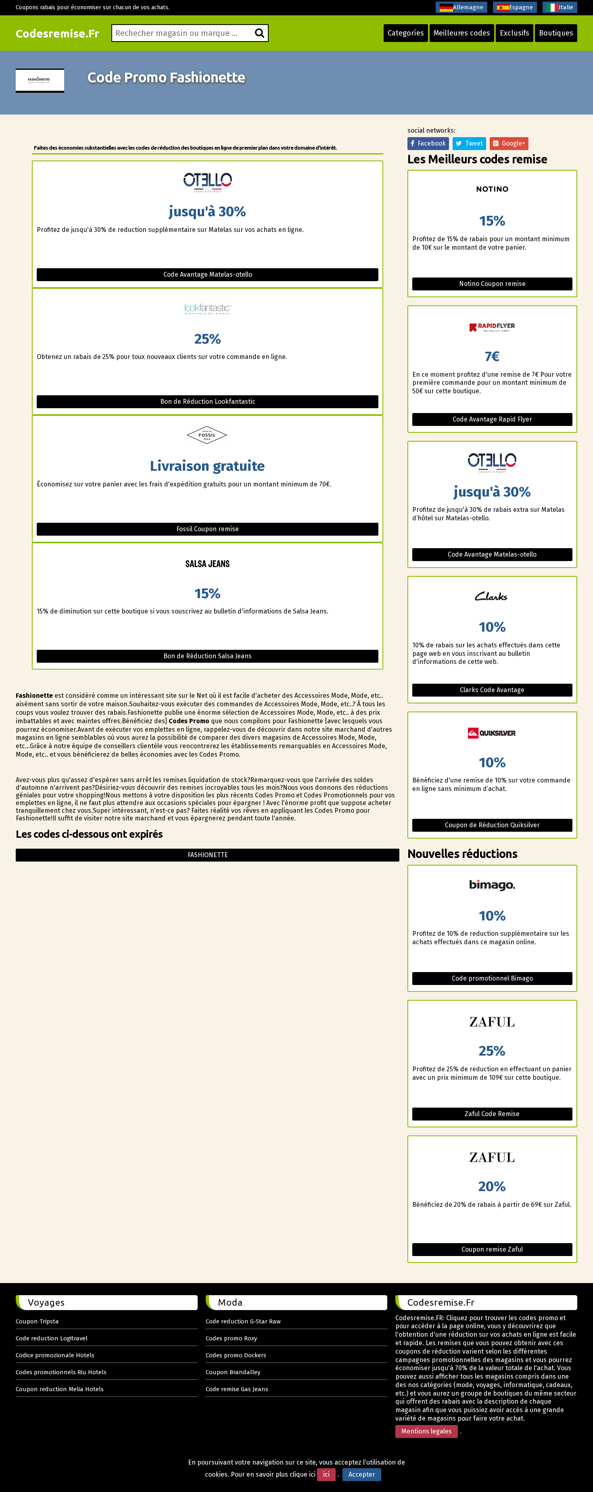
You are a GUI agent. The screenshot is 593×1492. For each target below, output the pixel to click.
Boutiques (556, 33)
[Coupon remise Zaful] (492, 1157)
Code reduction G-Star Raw (243, 1321)
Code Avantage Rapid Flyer (492, 419)
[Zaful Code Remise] (492, 1022)
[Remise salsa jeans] (207, 564)
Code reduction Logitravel (52, 1338)
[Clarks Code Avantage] (492, 598)
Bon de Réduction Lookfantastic (207, 401)
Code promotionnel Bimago (492, 978)
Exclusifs (514, 33)
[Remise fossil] (207, 437)
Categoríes (406, 33)
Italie (566, 7)
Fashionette (208, 855)
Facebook (430, 143)
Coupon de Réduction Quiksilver (492, 825)
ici (326, 1474)
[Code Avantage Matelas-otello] (492, 463)
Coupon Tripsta (37, 1321)
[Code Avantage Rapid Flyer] (492, 327)
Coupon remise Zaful (492, 1249)
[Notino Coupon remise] (492, 192)
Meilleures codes (462, 33)
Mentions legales (426, 1431)
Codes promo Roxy (231, 1338)
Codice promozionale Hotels (55, 1355)
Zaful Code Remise (492, 1114)
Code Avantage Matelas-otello (207, 274)
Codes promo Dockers (236, 1355)
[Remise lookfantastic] (207, 310)
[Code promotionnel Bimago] (492, 887)
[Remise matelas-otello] (207, 182)
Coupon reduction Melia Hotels (60, 1389)
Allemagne (468, 7)
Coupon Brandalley (233, 1372)
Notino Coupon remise (492, 284)
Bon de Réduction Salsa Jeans (207, 656)
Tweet (472, 143)
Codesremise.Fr (57, 33)
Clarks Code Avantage (492, 690)
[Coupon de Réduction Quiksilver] (492, 733)
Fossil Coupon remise (207, 529)
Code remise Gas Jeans (237, 1389)
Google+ (512, 143)
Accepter (362, 1474)
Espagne (521, 7)
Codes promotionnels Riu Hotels (61, 1372)
